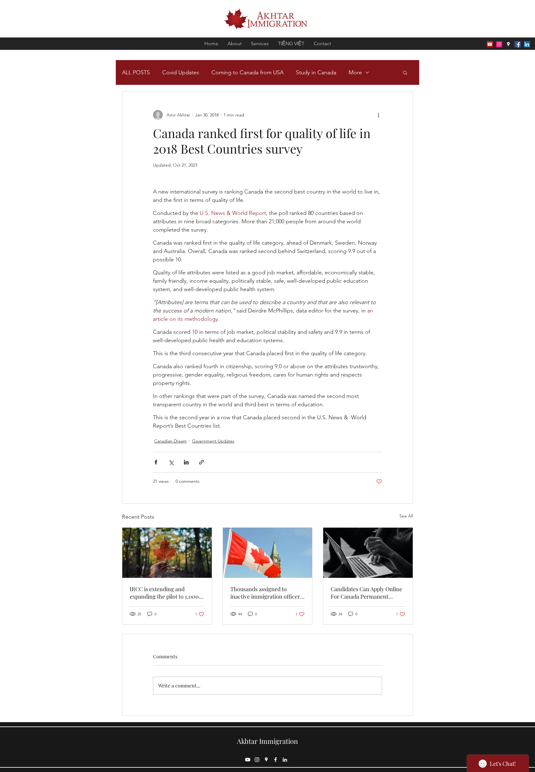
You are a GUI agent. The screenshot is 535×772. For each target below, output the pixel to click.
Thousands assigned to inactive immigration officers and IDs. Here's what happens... (266, 592)
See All (406, 516)
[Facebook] (518, 44)
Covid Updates (180, 72)
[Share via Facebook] (156, 462)
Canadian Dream (170, 441)
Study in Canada (316, 72)
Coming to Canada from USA (247, 72)
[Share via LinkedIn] (186, 462)
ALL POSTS (136, 72)
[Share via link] (201, 462)
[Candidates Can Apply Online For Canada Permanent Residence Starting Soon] (368, 553)
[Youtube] (490, 44)
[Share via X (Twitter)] (171, 462)
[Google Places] (508, 44)
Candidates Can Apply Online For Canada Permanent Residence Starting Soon (366, 592)
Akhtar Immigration (267, 741)
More (355, 72)
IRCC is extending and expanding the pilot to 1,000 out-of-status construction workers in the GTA (164, 592)
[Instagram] (499, 44)
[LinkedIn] (527, 44)
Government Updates (213, 441)
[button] (405, 72)
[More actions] (378, 115)
